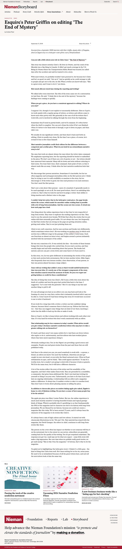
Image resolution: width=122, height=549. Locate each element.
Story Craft (27, 12)
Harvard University (87, 547)
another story (74, 231)
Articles (7, 12)
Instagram (113, 520)
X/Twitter (113, 518)
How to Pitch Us (90, 12)
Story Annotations (54, 12)
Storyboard (49, 1)
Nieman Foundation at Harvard (11, 1)
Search (115, 1)
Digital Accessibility (112, 547)
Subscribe (107, 1)
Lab (42, 1)
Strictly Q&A (39, 12)
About (68, 12)
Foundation (34, 519)
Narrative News (11, 18)
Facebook (114, 523)
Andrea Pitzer (10, 32)
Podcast (17, 12)
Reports (35, 1)
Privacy (103, 547)
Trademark (97, 547)
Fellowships (26, 1)
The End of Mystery (77, 60)
